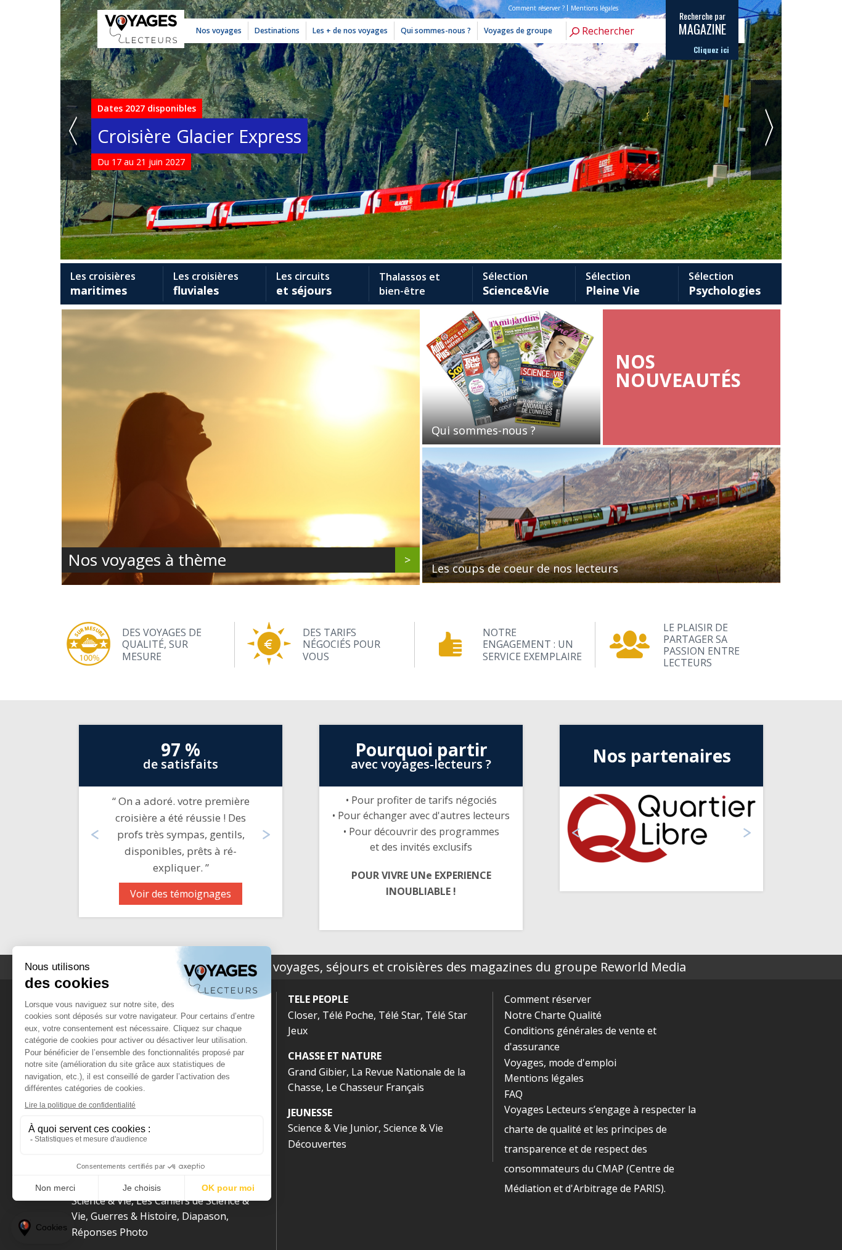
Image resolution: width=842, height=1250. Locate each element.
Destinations (277, 30)
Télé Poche (348, 1015)
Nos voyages (219, 30)
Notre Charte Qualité (553, 1015)
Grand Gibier (317, 1072)
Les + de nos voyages (350, 30)
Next (766, 130)
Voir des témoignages (180, 894)
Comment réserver (547, 999)
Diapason (204, 1216)
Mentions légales (594, 8)
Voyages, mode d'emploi (560, 1062)
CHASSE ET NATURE (335, 1056)
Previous (75, 130)
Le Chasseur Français (375, 1087)
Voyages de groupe (518, 30)
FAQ (513, 1094)
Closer (302, 1015)
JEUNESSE (310, 1112)
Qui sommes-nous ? (436, 30)
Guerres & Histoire (134, 1216)
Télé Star (399, 1015)
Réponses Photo (110, 1232)
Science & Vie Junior (333, 1128)
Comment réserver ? (536, 8)
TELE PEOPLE (318, 999)
